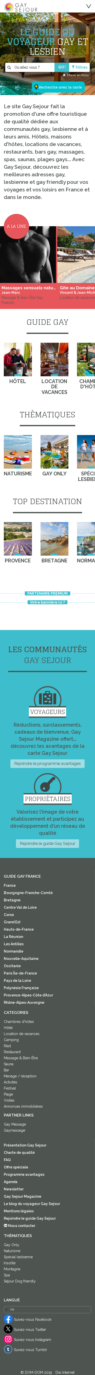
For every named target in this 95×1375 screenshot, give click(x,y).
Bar (6, 1070)
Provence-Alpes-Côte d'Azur (28, 995)
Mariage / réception (20, 1076)
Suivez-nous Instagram (32, 1340)
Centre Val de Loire (20, 907)
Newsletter (14, 1189)
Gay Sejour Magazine (22, 1196)
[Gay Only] (55, 452)
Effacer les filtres (78, 75)
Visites (9, 1100)
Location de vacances (22, 1034)
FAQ (7, 1160)
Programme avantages (24, 1174)
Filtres (81, 67)
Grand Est (12, 922)
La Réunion (13, 937)
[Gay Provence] (18, 539)
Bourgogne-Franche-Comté (28, 893)
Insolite (9, 1263)
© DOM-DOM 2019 (37, 1372)
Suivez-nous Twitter (30, 1330)
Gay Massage (15, 1124)
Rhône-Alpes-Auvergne (24, 1002)
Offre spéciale (16, 1167)
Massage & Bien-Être (21, 1058)
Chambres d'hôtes (19, 1022)
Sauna (8, 1064)
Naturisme (12, 1251)
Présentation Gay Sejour (25, 1145)
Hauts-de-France (19, 929)
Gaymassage (14, 1130)
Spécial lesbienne (18, 1257)
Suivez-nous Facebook (32, 1319)
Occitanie (12, 966)
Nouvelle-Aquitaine (21, 959)
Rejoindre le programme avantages (47, 763)
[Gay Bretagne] (55, 539)
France (10, 885)
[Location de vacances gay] (55, 359)
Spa (7, 1275)
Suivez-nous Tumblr (30, 1350)
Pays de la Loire (17, 981)
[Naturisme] (18, 452)
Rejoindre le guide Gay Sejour (47, 843)
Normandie (13, 951)
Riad (7, 1046)
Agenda (10, 1182)
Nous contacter (21, 1226)
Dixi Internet (64, 1372)
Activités (10, 1082)
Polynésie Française (21, 988)
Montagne (12, 1269)
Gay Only (11, 1245)
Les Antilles (14, 944)
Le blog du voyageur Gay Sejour (32, 1204)
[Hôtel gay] (18, 359)
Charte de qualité (19, 1153)
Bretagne (12, 900)
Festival (10, 1088)
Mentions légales (19, 1211)
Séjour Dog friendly (20, 1281)
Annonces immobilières (23, 1106)
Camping (11, 1040)
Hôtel (8, 1028)
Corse (9, 915)
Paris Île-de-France (20, 973)
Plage (8, 1094)
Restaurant (12, 1052)
